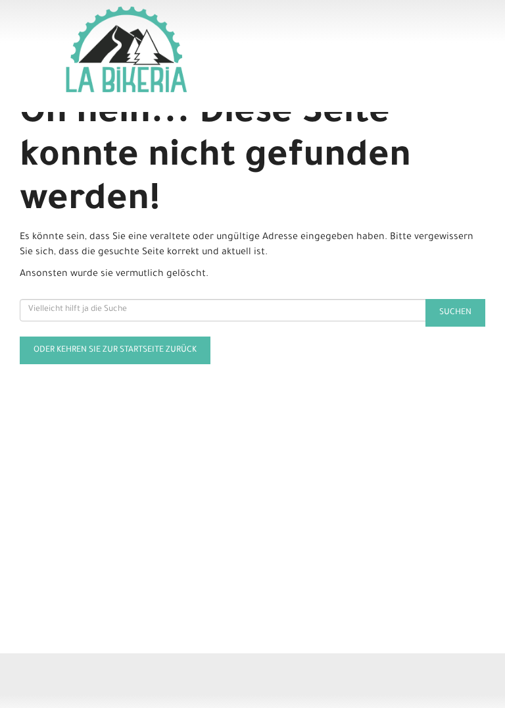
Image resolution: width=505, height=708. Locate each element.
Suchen (455, 312)
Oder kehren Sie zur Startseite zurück (115, 350)
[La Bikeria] (159, 49)
